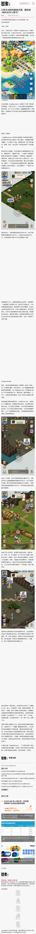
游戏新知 (22, 20)
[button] (33, 3)
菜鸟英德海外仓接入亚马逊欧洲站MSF (11, 781)
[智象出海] (5, 3)
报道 (2, 15)
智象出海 (12, 758)
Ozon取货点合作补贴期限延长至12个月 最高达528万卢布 (17, 786)
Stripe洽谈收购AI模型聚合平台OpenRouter (13, 771)
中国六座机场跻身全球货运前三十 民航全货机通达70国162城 (18, 778)
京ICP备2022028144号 (19, 932)
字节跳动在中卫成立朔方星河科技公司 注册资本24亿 (15, 784)
